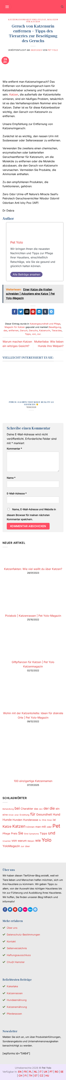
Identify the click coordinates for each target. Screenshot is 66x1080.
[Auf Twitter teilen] (21, 312)
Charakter (27, 808)
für (32, 814)
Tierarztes (57, 330)
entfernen (14, 330)
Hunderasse (30, 819)
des (5, 330)
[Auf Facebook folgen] (5, 909)
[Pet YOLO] (33, 6)
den (41, 809)
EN (19, 1071)
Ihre (44, 820)
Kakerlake (12, 986)
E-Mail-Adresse (17, 493)
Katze (7, 826)
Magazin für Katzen (15, 327)
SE (61, 1071)
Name (11, 477)
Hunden (17, 819)
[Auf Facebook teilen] (14, 312)
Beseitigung (55, 327)
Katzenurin (44, 330)
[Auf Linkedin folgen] (20, 909)
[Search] (62, 7)
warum (22, 840)
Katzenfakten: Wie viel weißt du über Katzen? (33, 569)
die (52, 808)
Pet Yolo (53, 50)
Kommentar (14, 448)
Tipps (28, 334)
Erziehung (24, 814)
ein (58, 808)
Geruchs (33, 330)
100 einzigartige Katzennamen (33, 781)
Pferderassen (14, 1013)
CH (20, 1075)
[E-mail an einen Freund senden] (27, 312)
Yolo (46, 840)
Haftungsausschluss (19, 955)
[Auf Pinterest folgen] (15, 909)
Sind (26, 833)
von (34, 334)
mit (44, 826)
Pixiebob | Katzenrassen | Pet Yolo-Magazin (33, 615)
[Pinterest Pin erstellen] (33, 312)
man (38, 826)
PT (51, 1071)
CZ (41, 1075)
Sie (20, 833)
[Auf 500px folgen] (30, 909)
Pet (56, 826)
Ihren (49, 820)
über (27, 846)
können (30, 826)
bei (17, 808)
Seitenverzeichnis (17, 948)
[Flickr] (25, 909)
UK (45, 1071)
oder (49, 826)
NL (35, 1071)
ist (54, 819)
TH (30, 1075)
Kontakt (11, 941)
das (36, 808)
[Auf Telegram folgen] (35, 909)
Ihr (40, 820)
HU (47, 1075)
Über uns (12, 927)
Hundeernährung (17, 1000)
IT (40, 1071)
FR (25, 1071)
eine (5, 814)
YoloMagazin (11, 846)
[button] (7, 7)
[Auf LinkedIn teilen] (39, 312)
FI (26, 1075)
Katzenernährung (17, 1006)
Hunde (7, 819)
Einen (11, 815)
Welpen (30, 841)
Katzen (13, 94)
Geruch (24, 330)
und (51, 833)
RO (56, 1071)
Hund (56, 814)
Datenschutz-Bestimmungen (23, 934)
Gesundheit (44, 814)
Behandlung (8, 809)
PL (30, 1071)
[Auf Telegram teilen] (51, 312)
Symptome (34, 834)
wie (38, 840)
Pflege (6, 833)
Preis (14, 833)
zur (38, 334)
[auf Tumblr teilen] (45, 312)
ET (36, 1075)
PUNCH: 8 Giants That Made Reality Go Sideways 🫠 (31, 403)
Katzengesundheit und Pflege (27, 19)
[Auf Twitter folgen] (10, 909)
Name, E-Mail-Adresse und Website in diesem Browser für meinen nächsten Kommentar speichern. (31, 514)
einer (17, 815)
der (46, 808)
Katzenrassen (15, 993)
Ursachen (7, 841)
